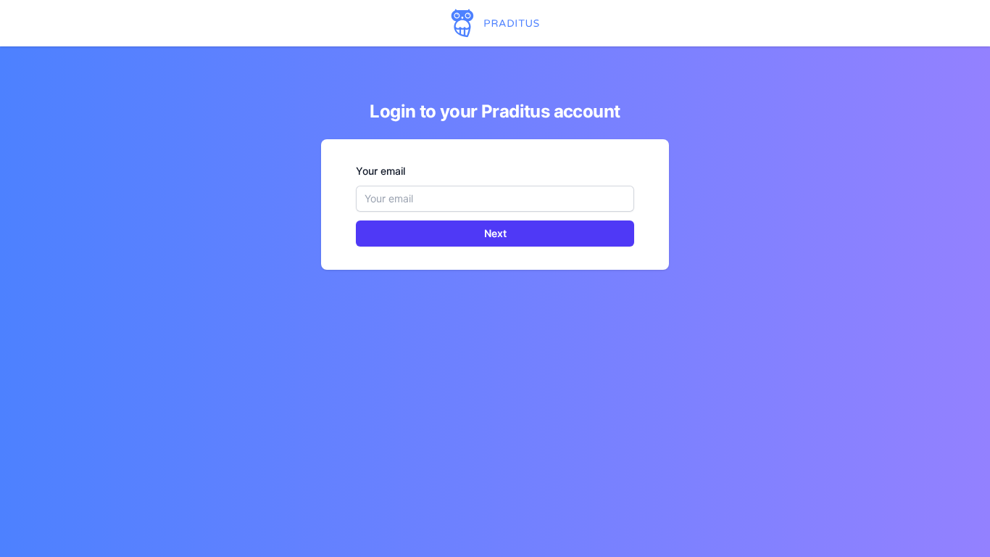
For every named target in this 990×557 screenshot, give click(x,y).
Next (495, 233)
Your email (380, 171)
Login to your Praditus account (495, 111)
